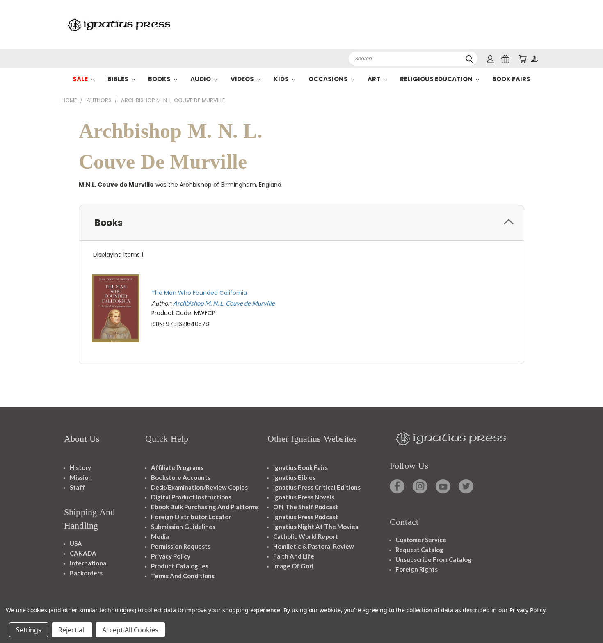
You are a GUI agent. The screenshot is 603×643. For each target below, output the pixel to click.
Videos (243, 79)
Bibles (118, 79)
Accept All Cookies (130, 629)
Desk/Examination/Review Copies (199, 487)
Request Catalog (419, 549)
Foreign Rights (416, 569)
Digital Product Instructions (191, 497)
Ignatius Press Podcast (305, 516)
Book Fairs (511, 79)
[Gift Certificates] (505, 58)
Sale (81, 79)
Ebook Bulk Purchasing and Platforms (205, 507)
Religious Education (437, 79)
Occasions (328, 79)
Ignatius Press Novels (303, 497)
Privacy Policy (170, 556)
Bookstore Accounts (180, 477)
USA (76, 543)
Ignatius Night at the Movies (315, 526)
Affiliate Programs (177, 467)
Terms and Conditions (183, 575)
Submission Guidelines (183, 526)
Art (374, 79)
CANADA (83, 553)
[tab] (301, 223)
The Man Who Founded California (199, 293)
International (89, 563)
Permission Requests (180, 546)
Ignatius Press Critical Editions (317, 487)
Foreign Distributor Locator (191, 516)
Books (160, 79)
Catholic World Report (305, 536)
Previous (581, 617)
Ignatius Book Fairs (300, 467)
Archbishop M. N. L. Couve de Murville (224, 303)
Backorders (86, 573)
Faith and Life (293, 556)
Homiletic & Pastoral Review (313, 546)
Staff (77, 487)
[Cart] (523, 58)
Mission (81, 477)
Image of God (293, 566)
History (80, 467)
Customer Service (420, 539)
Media (160, 536)
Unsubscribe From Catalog (433, 559)
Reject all (72, 629)
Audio (201, 79)
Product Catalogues (179, 566)
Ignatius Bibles (294, 477)
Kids (282, 79)
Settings (28, 629)
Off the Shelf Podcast (305, 507)
